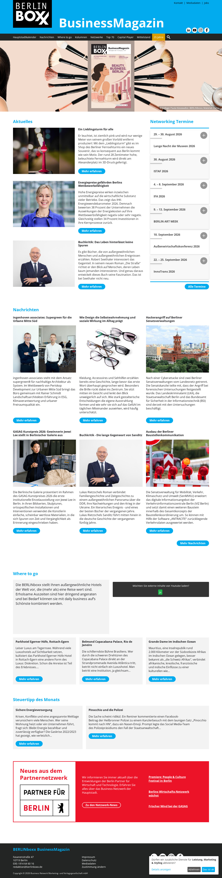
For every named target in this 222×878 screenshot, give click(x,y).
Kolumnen (81, 37)
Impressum (88, 857)
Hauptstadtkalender (24, 37)
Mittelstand (143, 37)
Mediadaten (193, 3)
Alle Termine (197, 287)
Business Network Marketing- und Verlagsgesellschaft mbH (59, 873)
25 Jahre (158, 37)
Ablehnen (194, 869)
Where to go (65, 37)
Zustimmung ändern (94, 866)
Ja (160, 592)
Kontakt (178, 3)
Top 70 (110, 37)
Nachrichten (47, 37)
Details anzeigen (161, 869)
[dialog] (184, 865)
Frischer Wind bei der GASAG (168, 806)
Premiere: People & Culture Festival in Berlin (167, 779)
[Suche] (168, 37)
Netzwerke (97, 37)
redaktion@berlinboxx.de (27, 866)
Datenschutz (89, 860)
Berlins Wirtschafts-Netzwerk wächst (169, 793)
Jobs (206, 3)
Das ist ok (208, 869)
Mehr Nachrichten (193, 543)
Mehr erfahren (92, 171)
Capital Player (126, 37)
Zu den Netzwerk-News (101, 805)
